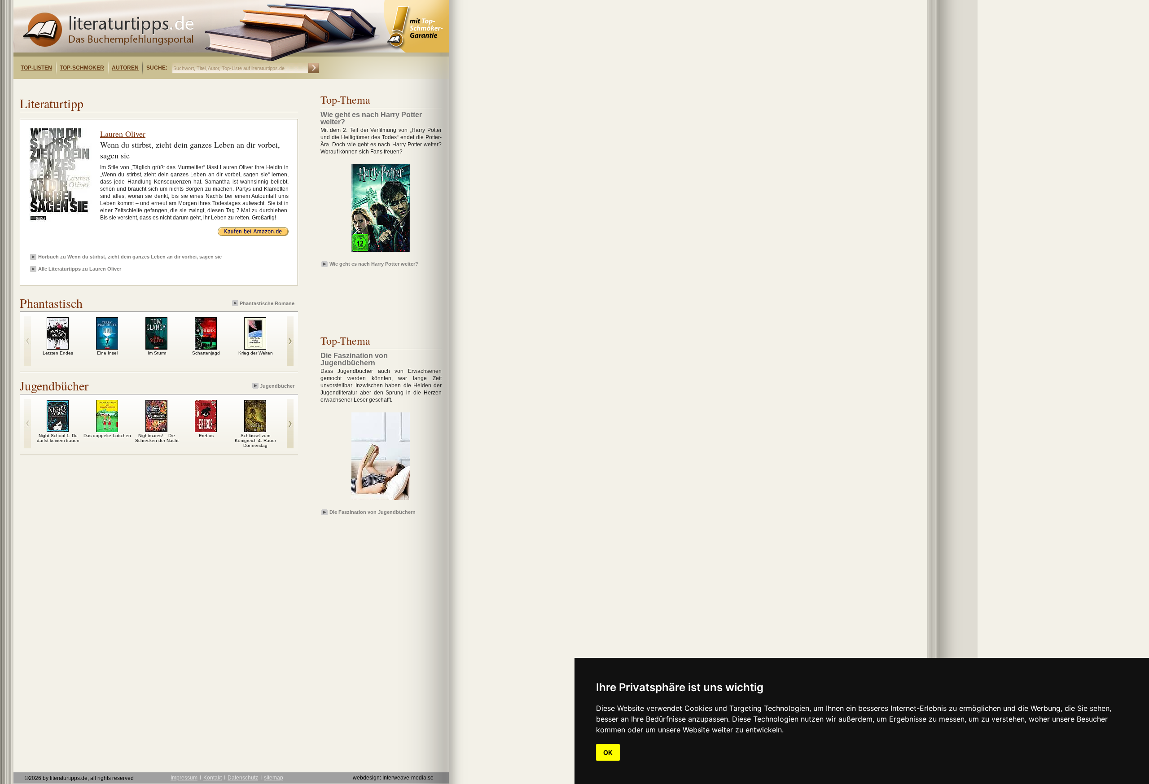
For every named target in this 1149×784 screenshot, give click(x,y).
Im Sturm (157, 352)
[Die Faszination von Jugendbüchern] (380, 500)
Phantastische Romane (267, 303)
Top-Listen (36, 68)
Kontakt (212, 778)
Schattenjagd (206, 352)
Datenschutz (243, 778)
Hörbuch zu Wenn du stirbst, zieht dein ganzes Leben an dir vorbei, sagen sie (130, 256)
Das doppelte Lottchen (107, 435)
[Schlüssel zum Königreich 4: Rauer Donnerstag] (255, 430)
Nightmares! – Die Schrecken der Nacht (157, 438)
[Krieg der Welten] (255, 347)
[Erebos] (205, 430)
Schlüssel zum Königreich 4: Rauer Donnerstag (255, 440)
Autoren (125, 68)
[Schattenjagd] (205, 347)
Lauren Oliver (122, 133)
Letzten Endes (58, 352)
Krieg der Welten (255, 352)
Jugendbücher (277, 386)
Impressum (184, 778)
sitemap (273, 778)
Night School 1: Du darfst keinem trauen (58, 438)
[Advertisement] (129, 86)
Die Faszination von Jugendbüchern (372, 512)
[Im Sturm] (156, 347)
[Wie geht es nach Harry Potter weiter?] (380, 252)
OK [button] (608, 752)
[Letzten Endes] (57, 347)
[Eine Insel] (107, 347)
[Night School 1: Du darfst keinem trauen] (57, 430)
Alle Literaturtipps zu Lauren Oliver (79, 269)
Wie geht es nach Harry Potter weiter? (373, 264)
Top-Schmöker (82, 68)
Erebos (206, 435)
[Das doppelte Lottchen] (107, 430)
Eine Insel (107, 352)
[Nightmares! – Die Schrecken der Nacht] (156, 430)
